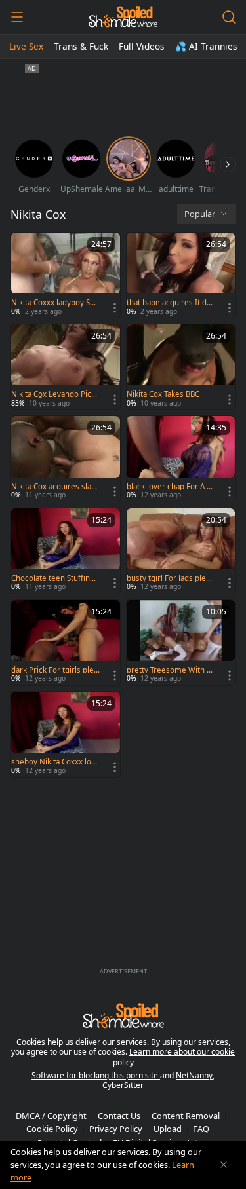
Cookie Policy (52, 1129)
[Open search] (229, 17)
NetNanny (194, 1075)
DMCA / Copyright (51, 1116)
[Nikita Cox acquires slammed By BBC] (65, 458)
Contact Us (119, 1116)
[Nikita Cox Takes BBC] (181, 366)
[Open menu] (17, 17)
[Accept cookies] (224, 1165)
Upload (168, 1129)
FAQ (201, 1129)
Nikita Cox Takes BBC (163, 394)
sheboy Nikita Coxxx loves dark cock (55, 762)
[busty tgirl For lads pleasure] (181, 551)
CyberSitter (123, 1085)
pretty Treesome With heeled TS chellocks (169, 670)
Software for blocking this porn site (95, 1075)
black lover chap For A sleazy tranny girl (170, 487)
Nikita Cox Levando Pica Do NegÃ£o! (53, 394)
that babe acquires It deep (169, 303)
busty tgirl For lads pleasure (170, 578)
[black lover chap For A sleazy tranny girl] (181, 458)
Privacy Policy (115, 1129)
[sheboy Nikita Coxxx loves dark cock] (65, 734)
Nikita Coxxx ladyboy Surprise (54, 303)
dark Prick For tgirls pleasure (54, 670)
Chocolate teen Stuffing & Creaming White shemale (54, 578)
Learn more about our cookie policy (174, 1057)
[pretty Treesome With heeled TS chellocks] (181, 642)
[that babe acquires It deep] (181, 275)
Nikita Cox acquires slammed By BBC (54, 487)
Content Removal (186, 1116)
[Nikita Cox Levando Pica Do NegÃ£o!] (65, 366)
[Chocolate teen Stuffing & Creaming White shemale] (65, 551)
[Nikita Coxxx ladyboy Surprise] (65, 275)
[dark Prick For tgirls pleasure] (65, 642)
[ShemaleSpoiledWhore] (123, 17)
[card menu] (115, 308)
